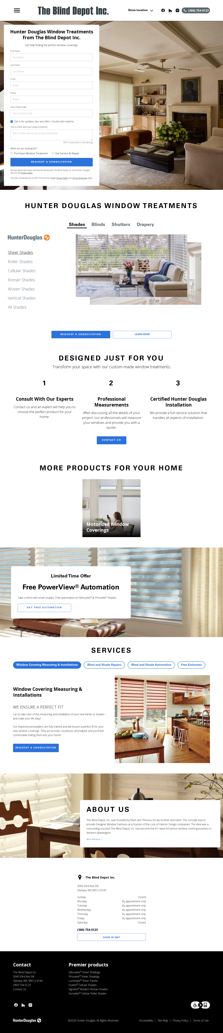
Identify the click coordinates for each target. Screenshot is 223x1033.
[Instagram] (177, 10)
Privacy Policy (62, 178)
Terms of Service (79, 178)
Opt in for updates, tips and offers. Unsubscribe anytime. (44, 121)
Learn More (142, 334)
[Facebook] (163, 10)
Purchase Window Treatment (31, 153)
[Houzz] (170, 10)
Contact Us (111, 440)
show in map (111, 937)
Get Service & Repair (67, 153)
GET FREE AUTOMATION (44, 608)
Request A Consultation (80, 334)
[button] (17, 10)
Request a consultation (36, 748)
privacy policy (26, 172)
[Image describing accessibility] (200, 1005)
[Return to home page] (73, 10)
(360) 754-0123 (87, 930)
